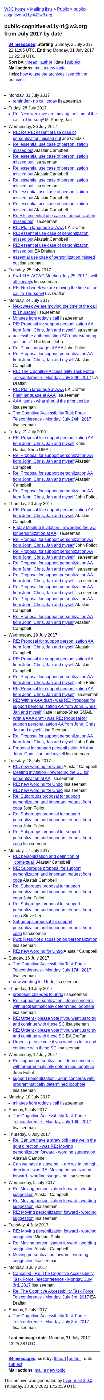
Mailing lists (41, 9)
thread (31, 62)
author (46, 62)
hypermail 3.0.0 (77, 1380)
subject (73, 62)
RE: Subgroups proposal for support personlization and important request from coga (52, 874)
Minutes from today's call (36, 318)
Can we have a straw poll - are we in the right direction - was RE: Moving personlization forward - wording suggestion (55, 1170)
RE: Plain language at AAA (38, 227)
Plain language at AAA (34, 395)
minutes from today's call (36, 1103)
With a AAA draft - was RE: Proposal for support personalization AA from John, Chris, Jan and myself (55, 724)
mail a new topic (50, 68)
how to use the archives (42, 74)
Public (63, 9)
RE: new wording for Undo (38, 766)
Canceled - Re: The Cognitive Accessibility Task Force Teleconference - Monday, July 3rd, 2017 (53, 1279)
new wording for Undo (33, 981)
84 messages (22, 44)
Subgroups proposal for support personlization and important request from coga (52, 927)
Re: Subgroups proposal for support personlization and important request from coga (52, 802)
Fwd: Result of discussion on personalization (55, 939)
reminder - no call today (35, 101)
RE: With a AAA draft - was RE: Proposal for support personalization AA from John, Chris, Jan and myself (55, 706)
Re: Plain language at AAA (38, 348)
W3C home (15, 9)
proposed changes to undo (38, 994)
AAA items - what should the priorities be (51, 401)
